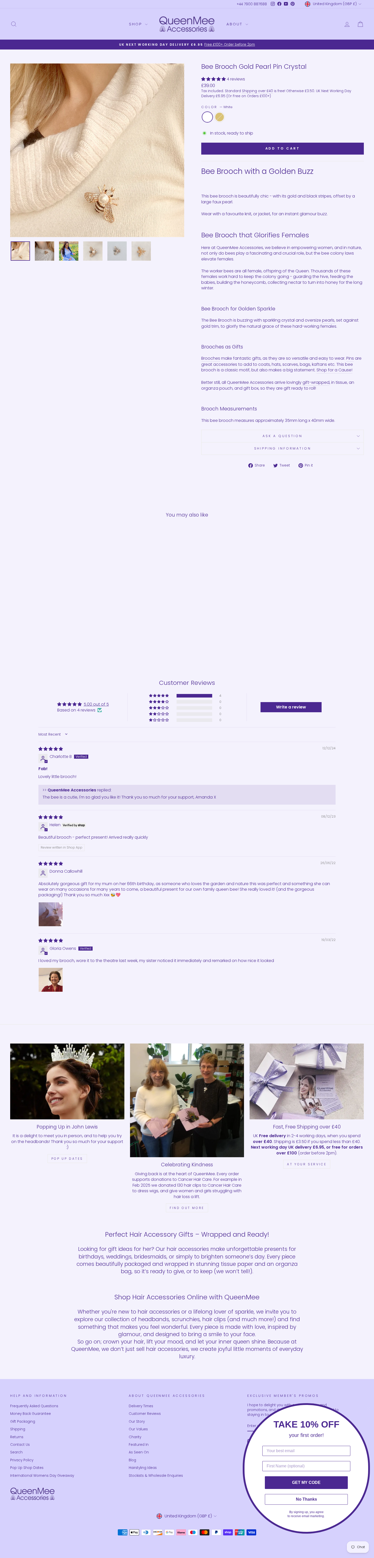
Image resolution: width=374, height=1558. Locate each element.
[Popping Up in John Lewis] (67, 1081)
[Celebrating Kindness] (187, 1100)
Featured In (139, 1444)
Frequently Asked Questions (34, 1406)
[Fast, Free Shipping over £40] (307, 1081)
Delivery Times (141, 1406)
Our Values (138, 1429)
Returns (16, 1437)
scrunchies (185, 1319)
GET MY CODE (306, 1482)
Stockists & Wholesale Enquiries (156, 1475)
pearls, (328, 320)
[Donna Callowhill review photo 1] (50, 914)
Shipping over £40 (257, 91)
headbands (153, 1319)
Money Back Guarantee (30, 1413)
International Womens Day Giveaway (42, 1475)
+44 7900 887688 (252, 4)
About (235, 24)
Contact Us (20, 1444)
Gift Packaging (22, 1421)
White (207, 117)
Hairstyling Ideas (143, 1467)
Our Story (137, 1421)
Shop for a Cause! (334, 370)
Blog (132, 1460)
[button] (214, 79)
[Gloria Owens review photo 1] (50, 980)
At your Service (306, 1164)
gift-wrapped (316, 382)
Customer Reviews (145, 1413)
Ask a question (283, 436)
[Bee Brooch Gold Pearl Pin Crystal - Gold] (55, 642)
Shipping (17, 1429)
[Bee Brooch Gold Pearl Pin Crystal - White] (49, 642)
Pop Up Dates (67, 1158)
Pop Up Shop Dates (27, 1467)
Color (217, 107)
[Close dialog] (368, 1408)
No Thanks (306, 1499)
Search (16, 1452)
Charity (135, 1437)
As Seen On (139, 1452)
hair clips (214, 1319)
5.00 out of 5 (96, 704)
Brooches (210, 358)
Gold (219, 117)
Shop (136, 24)
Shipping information (282, 448)
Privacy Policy (21, 1460)
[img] (50, 749)
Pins (350, 358)
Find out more (187, 1208)
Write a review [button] (291, 707)
